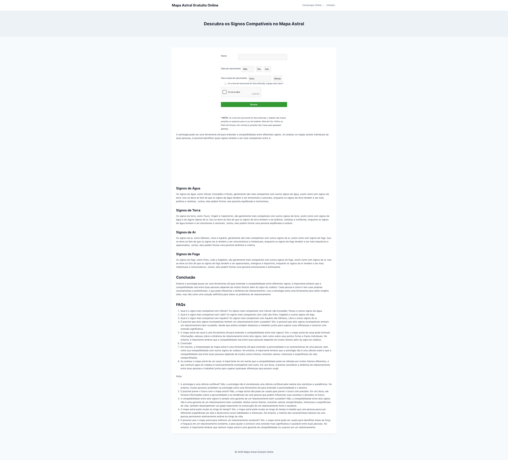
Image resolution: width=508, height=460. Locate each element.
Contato (330, 5)
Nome (224, 56)
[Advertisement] (254, 162)
